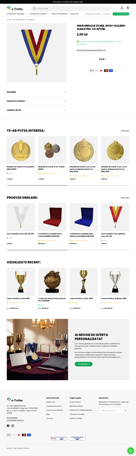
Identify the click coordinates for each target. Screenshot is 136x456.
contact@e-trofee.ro (15, 420)
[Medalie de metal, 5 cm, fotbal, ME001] (52, 150)
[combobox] (71, 8)
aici (81, 2)
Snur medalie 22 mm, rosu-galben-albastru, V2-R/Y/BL (25, 20)
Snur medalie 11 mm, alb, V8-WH (20, 234)
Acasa (9, 20)
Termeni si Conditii (77, 414)
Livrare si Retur (75, 402)
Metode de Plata (76, 406)
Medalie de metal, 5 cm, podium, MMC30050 (21, 168)
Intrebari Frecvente (93, 14)
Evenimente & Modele (15, 14)
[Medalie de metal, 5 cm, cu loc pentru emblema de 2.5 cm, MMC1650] (115, 150)
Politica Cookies (76, 418)
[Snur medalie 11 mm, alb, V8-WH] (21, 217)
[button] (128, 7)
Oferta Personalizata (59, 14)
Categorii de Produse (37, 14)
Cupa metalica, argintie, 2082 (113, 298)
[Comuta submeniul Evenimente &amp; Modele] (25, 14)
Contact (106, 14)
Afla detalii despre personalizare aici (91, 50)
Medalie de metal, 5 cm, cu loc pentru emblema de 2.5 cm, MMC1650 (114, 169)
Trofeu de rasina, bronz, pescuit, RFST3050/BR (52, 299)
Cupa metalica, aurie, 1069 (18, 298)
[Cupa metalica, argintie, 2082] (115, 282)
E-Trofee (14, 448)
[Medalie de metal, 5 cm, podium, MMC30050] (21, 150)
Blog (48, 414)
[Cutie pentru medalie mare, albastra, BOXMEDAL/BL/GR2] (84, 217)
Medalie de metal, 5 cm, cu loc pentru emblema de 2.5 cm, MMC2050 (83, 169)
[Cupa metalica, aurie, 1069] (21, 282)
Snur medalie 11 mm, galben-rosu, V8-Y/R (113, 235)
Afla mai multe (84, 364)
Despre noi (74, 14)
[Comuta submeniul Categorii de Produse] (47, 14)
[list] (36, 52)
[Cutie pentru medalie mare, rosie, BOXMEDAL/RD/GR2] (52, 217)
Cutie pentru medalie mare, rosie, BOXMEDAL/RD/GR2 (50, 235)
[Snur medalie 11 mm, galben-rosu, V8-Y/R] (115, 217)
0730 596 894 (12, 418)
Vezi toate (125, 130)
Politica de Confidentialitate (81, 410)
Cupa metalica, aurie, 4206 (81, 298)
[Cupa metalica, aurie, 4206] (84, 282)
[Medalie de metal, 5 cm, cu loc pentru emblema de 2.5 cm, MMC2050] (84, 150)
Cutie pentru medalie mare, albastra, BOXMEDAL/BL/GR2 (82, 235)
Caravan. (26, 448)
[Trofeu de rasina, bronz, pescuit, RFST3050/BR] (52, 282)
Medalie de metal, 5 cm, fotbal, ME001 (51, 168)
